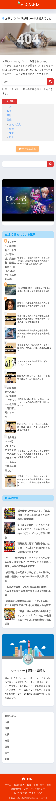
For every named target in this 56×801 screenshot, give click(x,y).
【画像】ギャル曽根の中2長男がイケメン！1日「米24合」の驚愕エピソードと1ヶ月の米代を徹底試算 (28, 617)
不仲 (9, 107)
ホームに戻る (29, 149)
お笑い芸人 (15, 124)
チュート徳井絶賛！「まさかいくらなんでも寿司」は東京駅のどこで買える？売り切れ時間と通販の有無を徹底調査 (28, 562)
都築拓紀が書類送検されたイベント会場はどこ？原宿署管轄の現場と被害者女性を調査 (28, 603)
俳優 (11, 129)
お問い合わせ (20, 793)
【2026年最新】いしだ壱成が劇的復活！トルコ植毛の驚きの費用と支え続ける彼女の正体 (28, 591)
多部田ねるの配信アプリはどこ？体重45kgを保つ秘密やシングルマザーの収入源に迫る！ (27, 576)
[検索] (50, 81)
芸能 (9, 119)
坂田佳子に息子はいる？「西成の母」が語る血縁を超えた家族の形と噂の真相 (34, 514)
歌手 (11, 137)
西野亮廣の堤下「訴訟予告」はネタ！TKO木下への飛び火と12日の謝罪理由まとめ (34, 547)
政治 (9, 111)
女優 (11, 133)
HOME (29, 779)
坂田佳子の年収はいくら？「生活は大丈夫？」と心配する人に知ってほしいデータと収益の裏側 (27, 531)
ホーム (8, 785)
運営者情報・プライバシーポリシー (28, 789)
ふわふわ (31, 4)
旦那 (9, 115)
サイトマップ (35, 793)
